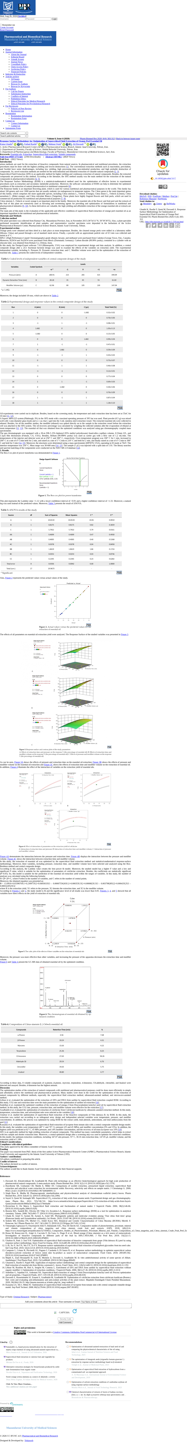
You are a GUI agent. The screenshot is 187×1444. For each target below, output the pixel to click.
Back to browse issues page (128, 138)
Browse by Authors (19, 84)
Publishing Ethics (18, 99)
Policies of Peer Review (21, 108)
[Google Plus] (171, 225)
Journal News (17, 62)
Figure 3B (97, 762)
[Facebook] (148, 225)
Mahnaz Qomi (54, 144)
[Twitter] (154, 225)
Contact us (10, 121)
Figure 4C (12, 859)
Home (8, 49)
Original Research (21, 1297)
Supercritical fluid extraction (45, 154)
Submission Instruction (21, 94)
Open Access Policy (19, 67)
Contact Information (19, 123)
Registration (10, 113)
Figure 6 (3, 962)
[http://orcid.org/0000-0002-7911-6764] (39, 145)
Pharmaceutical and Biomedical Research (40, 1436)
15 (23, 443)
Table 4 (14, 962)
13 (21, 428)
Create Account (6, 27)
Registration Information (21, 116)
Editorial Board (17, 57)
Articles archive (12, 76)
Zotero (159, 203)
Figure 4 (14, 767)
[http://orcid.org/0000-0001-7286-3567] (88, 145)
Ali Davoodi (78, 144)
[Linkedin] (165, 225)
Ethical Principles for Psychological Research (30, 103)
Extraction (27, 154)
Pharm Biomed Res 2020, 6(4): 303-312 (97, 138)
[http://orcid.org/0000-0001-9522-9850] (15, 145)
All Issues (15, 79)
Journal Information (13, 52)
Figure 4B (75, 856)
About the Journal (18, 54)
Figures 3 (104, 891)
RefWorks (162, 199)
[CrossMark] (163, 176)
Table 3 (51, 503)
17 (101, 1107)
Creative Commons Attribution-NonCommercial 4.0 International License (84, 1332)
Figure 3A (18, 762)
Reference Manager (148, 199)
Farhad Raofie (30, 144)
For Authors (10, 89)
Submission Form (13, 128)
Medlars (165, 196)
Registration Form (19, 118)
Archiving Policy (18, 69)
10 (26, 206)
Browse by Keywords (20, 86)
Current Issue (16, 81)
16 (97, 1102)
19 (120, 1129)
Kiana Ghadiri (6, 144)
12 (11, 416)
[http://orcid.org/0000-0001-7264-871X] (63, 145)
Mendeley (147, 203)
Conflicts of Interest (19, 96)
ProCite (174, 196)
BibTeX (143, 196)
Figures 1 (16, 891)
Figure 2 (8, 578)
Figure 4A (4, 856)
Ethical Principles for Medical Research (28, 101)
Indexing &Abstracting (15, 74)
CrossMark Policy (19, 64)
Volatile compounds (67, 154)
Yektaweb (29, 1440)
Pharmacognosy (45, 1297)
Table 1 (15, 253)
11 (8, 416)
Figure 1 (56, 453)
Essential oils (16, 154)
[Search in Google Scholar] (18, 145)
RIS (150, 196)
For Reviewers (11, 106)
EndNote (157, 196)
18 (72, 1112)
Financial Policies (18, 71)
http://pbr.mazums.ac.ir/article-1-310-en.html (164, 222)
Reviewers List (17, 111)
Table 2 (55, 295)
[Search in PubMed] (21, 145)
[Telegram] (160, 225)
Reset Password (7, 30)
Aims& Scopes (17, 59)
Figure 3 (124, 634)
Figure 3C (48, 764)
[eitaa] (177, 225)
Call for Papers (17, 91)
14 (20, 443)
